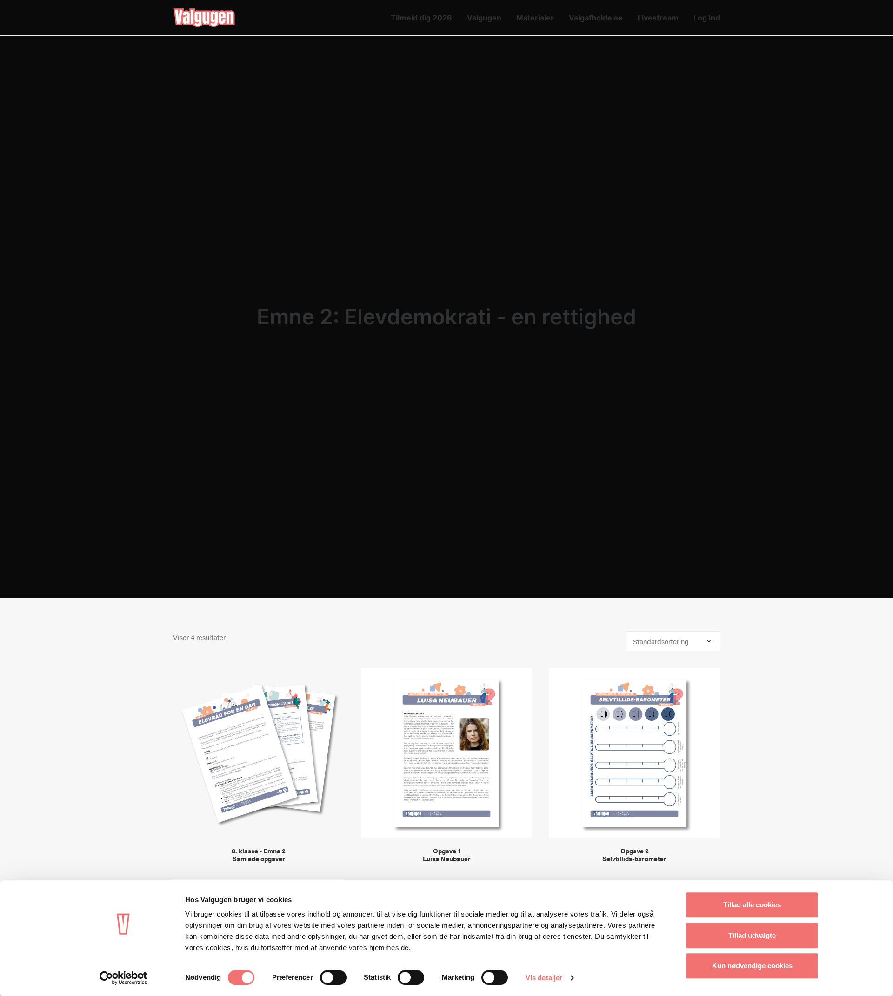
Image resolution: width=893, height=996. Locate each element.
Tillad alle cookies (752, 905)
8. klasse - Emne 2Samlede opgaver (259, 854)
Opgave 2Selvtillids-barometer (634, 854)
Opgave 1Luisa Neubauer (447, 854)
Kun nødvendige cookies (752, 966)
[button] (258, 753)
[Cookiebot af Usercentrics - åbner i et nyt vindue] (123, 978)
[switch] (333, 977)
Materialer (535, 17)
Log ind (706, 17)
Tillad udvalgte (752, 935)
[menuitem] (425, 17)
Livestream (658, 17)
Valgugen (484, 17)
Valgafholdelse (596, 17)
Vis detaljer (544, 978)
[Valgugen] (204, 17)
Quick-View (333, 679)
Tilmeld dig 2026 (421, 17)
